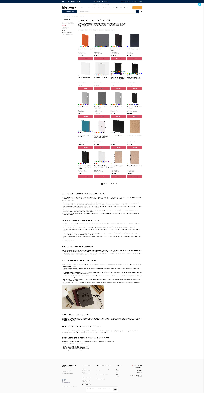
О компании (118, 367)
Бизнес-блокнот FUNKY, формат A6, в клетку (134, 107)
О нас (63, 1)
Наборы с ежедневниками (67, 32)
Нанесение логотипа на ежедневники (86, 380)
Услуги (105, 7)
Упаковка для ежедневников (67, 34)
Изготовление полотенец (101, 372)
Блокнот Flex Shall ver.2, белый (101, 77)
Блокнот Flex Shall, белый (84, 77)
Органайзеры (64, 28)
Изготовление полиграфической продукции (102, 370)
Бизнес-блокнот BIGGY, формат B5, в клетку (85, 135)
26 (116, 183)
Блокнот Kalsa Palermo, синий (134, 49)
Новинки (83, 7)
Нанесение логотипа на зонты (86, 371)
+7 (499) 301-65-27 (138, 365)
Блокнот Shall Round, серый (84, 106)
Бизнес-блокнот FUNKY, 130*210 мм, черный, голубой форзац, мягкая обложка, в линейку (118, 78)
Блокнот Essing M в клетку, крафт (117, 166)
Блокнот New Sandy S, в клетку (134, 135)
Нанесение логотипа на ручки (86, 377)
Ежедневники (67, 19)
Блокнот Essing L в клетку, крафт (134, 165)
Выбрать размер (118, 176)
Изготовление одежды (100, 367)
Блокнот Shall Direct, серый (117, 106)
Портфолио (119, 7)
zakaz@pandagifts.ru (138, 367)
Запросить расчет (137, 7)
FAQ (117, 374)
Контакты (79, 1)
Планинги (63, 30)
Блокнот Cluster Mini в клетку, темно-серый (101, 107)
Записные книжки (65, 27)
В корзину (86, 58)
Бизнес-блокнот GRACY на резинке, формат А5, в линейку (101, 166)
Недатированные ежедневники (68, 23)
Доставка (73, 1)
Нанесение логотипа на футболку (86, 368)
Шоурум (67, 1)
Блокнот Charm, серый (99, 49)
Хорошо (115, 389)
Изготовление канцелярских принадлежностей (101, 375)
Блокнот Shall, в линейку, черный (116, 49)
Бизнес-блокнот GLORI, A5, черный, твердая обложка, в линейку (84, 167)
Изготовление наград (100, 381)
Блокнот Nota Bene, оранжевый (85, 49)
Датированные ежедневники (67, 22)
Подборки (90, 7)
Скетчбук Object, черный (116, 135)
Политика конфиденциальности (67, 373)
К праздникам (98, 7)
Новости (126, 7)
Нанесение (111, 7)
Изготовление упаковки (100, 377)
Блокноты (64, 25)
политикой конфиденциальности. (97, 389)
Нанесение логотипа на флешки (86, 374)
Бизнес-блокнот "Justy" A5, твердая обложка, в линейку (133, 78)
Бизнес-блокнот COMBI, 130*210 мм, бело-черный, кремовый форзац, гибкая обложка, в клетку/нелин (101, 136)
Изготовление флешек (100, 379)
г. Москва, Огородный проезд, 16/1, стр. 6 (136, 376)
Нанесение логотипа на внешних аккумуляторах (87, 384)
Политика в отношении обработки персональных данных (68, 371)
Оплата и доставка (118, 370)
